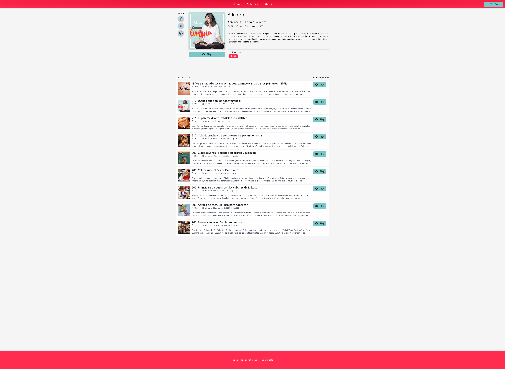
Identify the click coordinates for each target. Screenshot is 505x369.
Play (209, 54)
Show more (236, 52)
